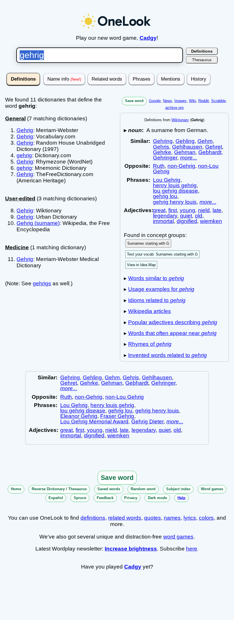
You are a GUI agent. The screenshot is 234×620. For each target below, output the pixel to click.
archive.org (174, 107)
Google (155, 101)
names (172, 518)
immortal (163, 221)
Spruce (80, 498)
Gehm (205, 141)
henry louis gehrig (175, 185)
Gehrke (162, 152)
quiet (186, 216)
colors (206, 518)
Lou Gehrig (166, 180)
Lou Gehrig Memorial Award (94, 421)
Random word (143, 489)
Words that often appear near (172, 333)
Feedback (105, 498)
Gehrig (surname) (38, 223)
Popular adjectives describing (172, 322)
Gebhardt (209, 152)
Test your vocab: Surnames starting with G (162, 254)
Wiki (192, 101)
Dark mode (157, 498)
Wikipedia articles (149, 311)
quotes (152, 518)
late (217, 210)
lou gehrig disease (175, 191)
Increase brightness (131, 549)
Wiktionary (180, 120)
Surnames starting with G (148, 243)
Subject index (178, 489)
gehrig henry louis (175, 202)
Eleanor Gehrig (78, 416)
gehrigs (42, 283)
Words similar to (156, 278)
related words (124, 518)
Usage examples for (161, 289)
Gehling (185, 141)
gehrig (24, 155)
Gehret (213, 147)
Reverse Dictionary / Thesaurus (59, 489)
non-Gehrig (181, 166)
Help (181, 498)
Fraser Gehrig (117, 416)
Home (16, 489)
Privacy (130, 498)
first (172, 210)
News (167, 101)
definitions (92, 518)
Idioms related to (156, 300)
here (191, 549)
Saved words (108, 489)
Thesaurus (201, 59)
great (159, 210)
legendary (165, 216)
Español (56, 498)
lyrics (189, 518)
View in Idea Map (141, 265)
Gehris (161, 147)
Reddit (203, 101)
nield (204, 210)
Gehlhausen (187, 147)
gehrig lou (165, 196)
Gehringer (165, 158)
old (198, 216)
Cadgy (148, 38)
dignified (187, 221)
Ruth (159, 166)
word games (178, 537)
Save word (134, 101)
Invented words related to (167, 355)
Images (180, 101)
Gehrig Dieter (147, 421)
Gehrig (25, 130)
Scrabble (218, 101)
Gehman (184, 152)
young (187, 210)
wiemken (211, 221)
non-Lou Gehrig (124, 397)
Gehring (163, 141)
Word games (212, 489)
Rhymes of (150, 344)
